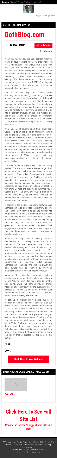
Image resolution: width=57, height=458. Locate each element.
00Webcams (7, 442)
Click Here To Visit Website (28, 359)
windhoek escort (28, 447)
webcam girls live (37, 450)
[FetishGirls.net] (16, 384)
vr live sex (38, 445)
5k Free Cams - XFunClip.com (23, 445)
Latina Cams (33, 442)
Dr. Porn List (21, 452)
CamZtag (47, 445)
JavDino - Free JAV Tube (20, 450)
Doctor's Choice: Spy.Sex (20, 2)
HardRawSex (37, 2)
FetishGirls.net (11, 394)
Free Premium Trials (20, 442)
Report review (45, 51)
